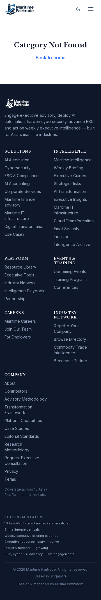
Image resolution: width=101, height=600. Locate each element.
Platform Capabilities (23, 420)
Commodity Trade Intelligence (70, 350)
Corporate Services (22, 191)
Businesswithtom (69, 584)
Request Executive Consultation (21, 460)
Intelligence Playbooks (25, 290)
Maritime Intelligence (73, 159)
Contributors (15, 391)
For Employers (17, 337)
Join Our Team (18, 329)
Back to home (50, 57)
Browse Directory (70, 339)
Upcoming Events (70, 271)
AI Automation (16, 159)
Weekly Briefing (68, 167)
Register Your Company (66, 328)
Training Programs (71, 279)
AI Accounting (17, 183)
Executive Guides (70, 175)
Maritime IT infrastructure (16, 215)
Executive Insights (70, 199)
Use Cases (14, 234)
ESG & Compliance (21, 175)
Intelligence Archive (72, 244)
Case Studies (16, 428)
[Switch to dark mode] (78, 9)
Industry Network (20, 282)
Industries (63, 236)
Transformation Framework (18, 410)
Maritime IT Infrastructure (66, 210)
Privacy (11, 471)
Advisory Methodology (25, 399)
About (9, 383)
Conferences (66, 287)
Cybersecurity (17, 167)
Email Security (66, 228)
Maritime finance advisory (19, 202)
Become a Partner (70, 360)
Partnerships (15, 298)
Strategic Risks (67, 183)
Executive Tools (19, 274)
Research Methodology (16, 447)
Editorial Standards (21, 436)
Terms (10, 479)
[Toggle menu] (91, 9)
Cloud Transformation (74, 220)
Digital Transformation (24, 226)
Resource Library (20, 267)
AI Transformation (70, 191)
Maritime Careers (20, 321)
